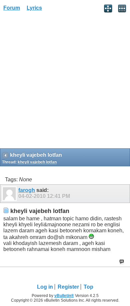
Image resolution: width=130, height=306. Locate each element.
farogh (26, 190)
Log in (45, 287)
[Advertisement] (65, 82)
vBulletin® (64, 295)
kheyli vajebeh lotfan (37, 162)
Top (88, 287)
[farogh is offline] (10, 193)
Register (68, 287)
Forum (11, 8)
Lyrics (34, 8)
